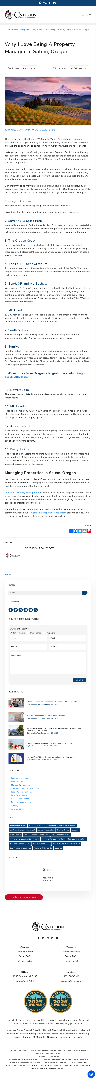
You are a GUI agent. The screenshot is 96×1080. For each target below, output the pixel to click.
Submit (79, 680)
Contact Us (76, 1023)
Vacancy (58, 848)
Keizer (75, 1030)
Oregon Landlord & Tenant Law (25, 788)
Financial (31, 830)
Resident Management (21, 802)
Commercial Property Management (61, 825)
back (10, 574)
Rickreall (83, 1033)
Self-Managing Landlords (20, 848)
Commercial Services (53, 1020)
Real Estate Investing (20, 795)
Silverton (56, 1030)
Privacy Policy (54, 1056)
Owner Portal (25, 960)
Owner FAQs (24, 956)
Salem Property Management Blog (20, 29)
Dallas (46, 1030)
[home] (21, 14)
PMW (57, 1053)
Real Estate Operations (20, 843)
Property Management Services (24, 897)
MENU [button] (87, 14)
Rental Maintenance (20, 799)
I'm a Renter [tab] (35, 633)
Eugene (27, 1037)
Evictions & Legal (17, 830)
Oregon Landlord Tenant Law (36, 834)
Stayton (17, 1037)
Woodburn (12, 1033)
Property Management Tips (53, 839)
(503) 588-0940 (71, 976)
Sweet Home (43, 1033)
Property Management (21, 792)
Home (28, 1020)
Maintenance (15, 834)
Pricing (59, 1023)
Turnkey (14, 805)
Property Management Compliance (24, 839)
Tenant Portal (71, 960)
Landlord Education (19, 778)
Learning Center (25, 951)
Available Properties (43, 1023)
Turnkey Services (22, 1023)
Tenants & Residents (43, 848)
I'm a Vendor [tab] (51, 633)
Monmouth (71, 1033)
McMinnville (39, 1037)
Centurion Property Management (22, 492)
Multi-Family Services (77, 1020)
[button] (10, 610)
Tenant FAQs (71, 956)
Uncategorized (17, 809)
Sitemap (41, 1056)
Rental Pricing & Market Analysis (66, 843)
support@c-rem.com (71, 980)
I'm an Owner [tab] (19, 633)
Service (36, 1020)
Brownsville (58, 1033)
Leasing (75, 830)
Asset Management (18, 825)
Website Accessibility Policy (52, 1068)
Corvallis (36, 1030)
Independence (27, 1033)
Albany (66, 1030)
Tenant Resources (71, 951)
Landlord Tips (17, 781)
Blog (67, 1023)
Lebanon (84, 1030)
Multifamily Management (22, 785)
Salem (27, 1030)
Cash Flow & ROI (36, 825)
